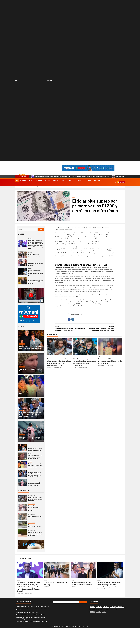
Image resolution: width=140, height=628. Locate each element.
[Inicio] (17, 180)
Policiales (80, 180)
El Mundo (88, 180)
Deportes (23, 180)
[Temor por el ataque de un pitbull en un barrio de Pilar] (22, 524)
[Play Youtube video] (31, 295)
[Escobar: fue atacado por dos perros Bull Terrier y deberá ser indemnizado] (22, 498)
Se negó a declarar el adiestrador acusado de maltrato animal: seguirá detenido (34, 508)
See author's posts (74, 314)
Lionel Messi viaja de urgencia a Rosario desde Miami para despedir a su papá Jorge (35, 483)
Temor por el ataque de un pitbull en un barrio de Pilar (34, 525)
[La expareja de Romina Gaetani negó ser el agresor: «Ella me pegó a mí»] (22, 280)
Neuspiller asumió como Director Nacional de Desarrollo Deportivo (35, 263)
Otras (73, 196)
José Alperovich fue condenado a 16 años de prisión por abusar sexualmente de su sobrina (70, 328)
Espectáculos (98, 180)
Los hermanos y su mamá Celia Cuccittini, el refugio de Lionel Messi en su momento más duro (31, 391)
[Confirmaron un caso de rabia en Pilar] (22, 516)
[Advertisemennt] (88, 168)
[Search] (116, 182)
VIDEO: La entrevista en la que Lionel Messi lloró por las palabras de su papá (35, 457)
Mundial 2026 (99, 609)
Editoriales (71, 180)
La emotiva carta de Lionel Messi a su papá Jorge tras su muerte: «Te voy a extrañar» (35, 448)
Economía (47, 180)
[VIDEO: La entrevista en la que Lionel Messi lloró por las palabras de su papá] (31, 363)
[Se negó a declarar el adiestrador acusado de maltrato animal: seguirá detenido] (22, 507)
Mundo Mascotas (21, 184)
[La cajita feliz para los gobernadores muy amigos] (22, 254)
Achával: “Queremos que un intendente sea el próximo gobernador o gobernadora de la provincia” (35, 273)
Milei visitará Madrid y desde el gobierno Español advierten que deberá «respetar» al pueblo (101, 328)
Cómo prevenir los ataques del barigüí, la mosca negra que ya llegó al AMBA (35, 534)
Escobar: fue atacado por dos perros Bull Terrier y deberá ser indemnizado (35, 499)
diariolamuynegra (77, 215)
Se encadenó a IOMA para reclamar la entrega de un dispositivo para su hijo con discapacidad (110, 361)
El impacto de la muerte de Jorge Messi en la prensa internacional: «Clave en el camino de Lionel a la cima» (30, 414)
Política (55, 180)
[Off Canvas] (16, 80)
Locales (31, 180)
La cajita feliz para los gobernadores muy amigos (34, 255)
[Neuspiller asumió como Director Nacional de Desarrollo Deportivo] (22, 262)
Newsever (77, 626)
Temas (62, 180)
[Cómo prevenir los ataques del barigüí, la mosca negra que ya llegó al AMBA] (22, 533)
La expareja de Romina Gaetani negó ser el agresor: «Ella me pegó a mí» (35, 281)
